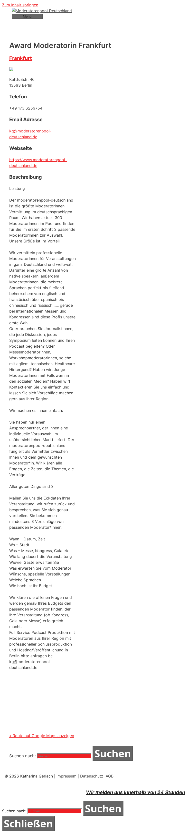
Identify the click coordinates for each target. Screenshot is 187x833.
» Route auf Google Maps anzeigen (41, 735)
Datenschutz (91, 776)
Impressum (66, 776)
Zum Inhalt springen (20, 4)
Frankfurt (20, 58)
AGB (109, 776)
